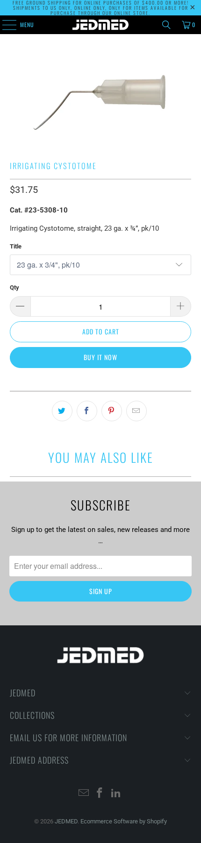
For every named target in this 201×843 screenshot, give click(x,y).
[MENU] (4, 24)
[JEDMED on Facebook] (100, 793)
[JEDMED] (100, 24)
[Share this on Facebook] (87, 411)
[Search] (166, 24)
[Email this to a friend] (136, 411)
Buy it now (100, 357)
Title (16, 246)
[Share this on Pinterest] (111, 411)
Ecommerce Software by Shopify (123, 821)
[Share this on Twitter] (62, 411)
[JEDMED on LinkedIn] (116, 793)
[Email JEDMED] (84, 793)
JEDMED (66, 821)
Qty (14, 287)
